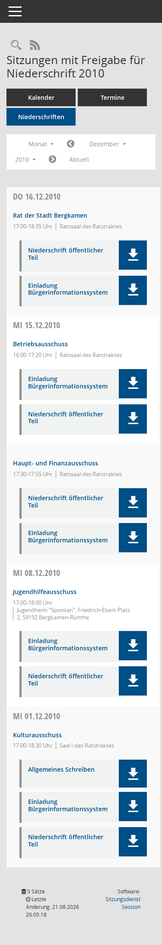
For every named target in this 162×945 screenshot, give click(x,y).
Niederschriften (41, 117)
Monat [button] (39, 144)
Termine (112, 97)
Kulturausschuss (37, 735)
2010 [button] (23, 159)
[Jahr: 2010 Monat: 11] (70, 144)
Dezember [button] (105, 144)
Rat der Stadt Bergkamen (50, 215)
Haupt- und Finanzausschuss (55, 463)
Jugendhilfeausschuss (44, 592)
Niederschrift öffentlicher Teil (65, 254)
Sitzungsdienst (122, 903)
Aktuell (79, 159)
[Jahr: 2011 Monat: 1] (52, 159)
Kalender (41, 97)
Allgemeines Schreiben (61, 769)
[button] (133, 255)
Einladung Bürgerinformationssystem (68, 289)
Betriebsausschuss (40, 344)
